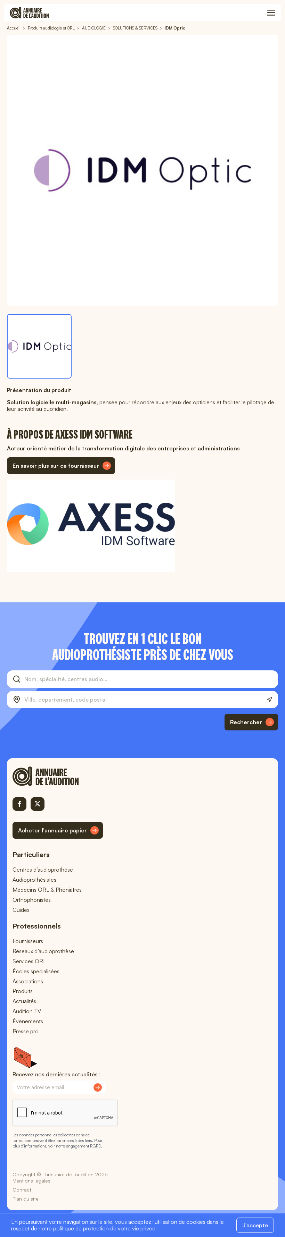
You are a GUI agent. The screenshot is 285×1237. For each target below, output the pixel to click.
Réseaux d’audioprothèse (43, 951)
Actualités (24, 1001)
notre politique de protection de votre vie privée (97, 1228)
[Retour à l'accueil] (58, 776)
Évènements (28, 1021)
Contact (22, 1190)
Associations (28, 981)
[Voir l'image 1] (39, 346)
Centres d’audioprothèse (43, 869)
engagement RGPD (83, 1146)
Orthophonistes (32, 899)
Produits (23, 991)
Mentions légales (31, 1181)
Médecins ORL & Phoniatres (47, 889)
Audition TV (27, 1011)
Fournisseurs (28, 941)
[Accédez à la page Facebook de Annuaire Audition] (19, 804)
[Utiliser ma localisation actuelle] (269, 700)
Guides (21, 909)
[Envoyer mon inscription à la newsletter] (97, 1087)
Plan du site (26, 1199)
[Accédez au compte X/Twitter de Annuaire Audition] (37, 804)
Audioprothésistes (34, 879)
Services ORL (29, 961)
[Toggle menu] (271, 13)
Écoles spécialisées (36, 971)
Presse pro (26, 1031)
